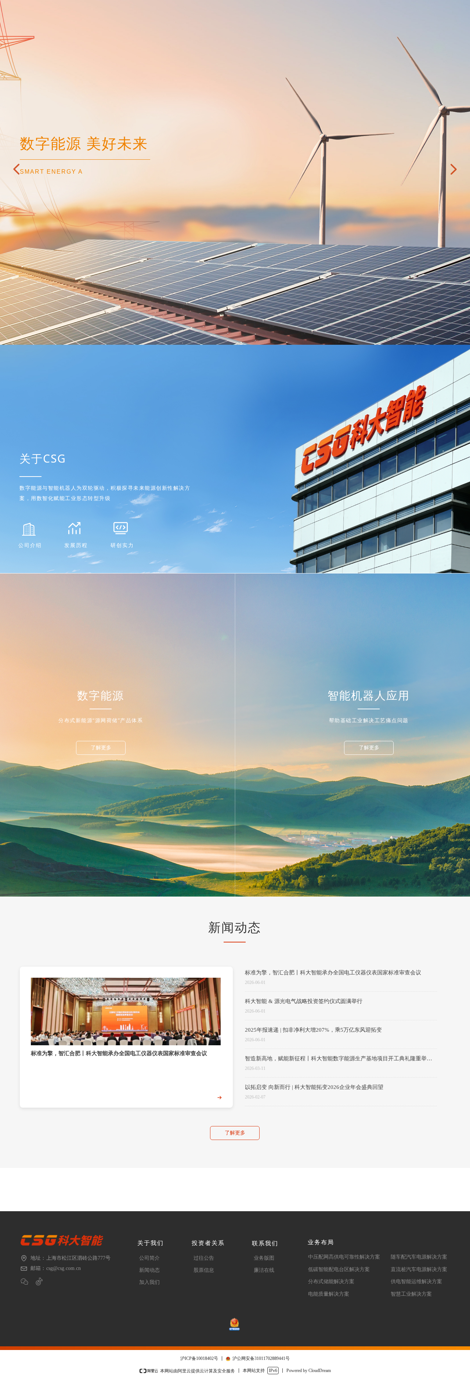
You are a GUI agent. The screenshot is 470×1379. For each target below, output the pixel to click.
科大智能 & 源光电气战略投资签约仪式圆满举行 (303, 1001)
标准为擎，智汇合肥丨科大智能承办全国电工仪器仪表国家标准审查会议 (333, 973)
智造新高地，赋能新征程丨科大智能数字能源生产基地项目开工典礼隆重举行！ (336, 1059)
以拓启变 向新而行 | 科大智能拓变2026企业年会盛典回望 (314, 1087)
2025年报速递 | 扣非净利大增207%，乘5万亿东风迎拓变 (313, 1030)
